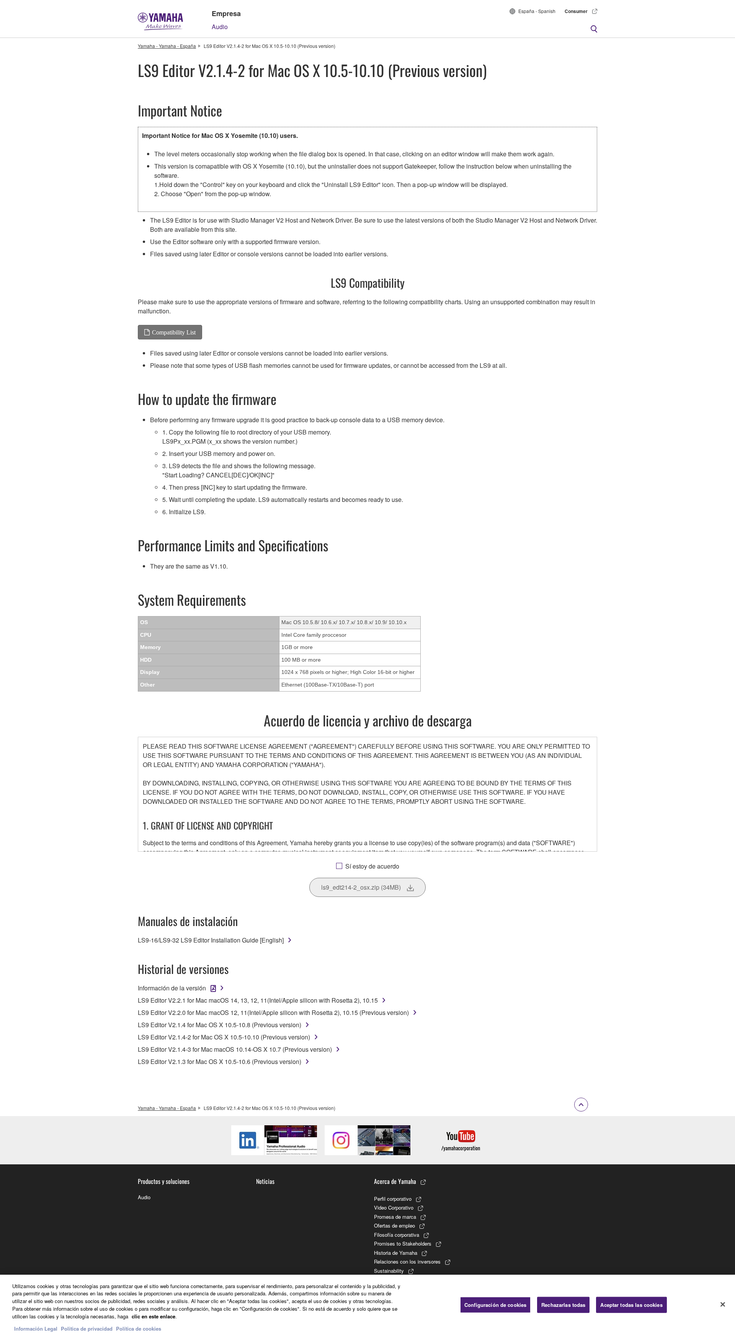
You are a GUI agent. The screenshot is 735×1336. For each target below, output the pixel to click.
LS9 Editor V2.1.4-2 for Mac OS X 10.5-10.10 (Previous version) (224, 1037)
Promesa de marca (395, 1216)
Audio (220, 26)
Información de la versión (172, 988)
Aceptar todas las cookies (631, 1304)
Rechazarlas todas (563, 1304)
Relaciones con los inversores (407, 1261)
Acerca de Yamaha (395, 1181)
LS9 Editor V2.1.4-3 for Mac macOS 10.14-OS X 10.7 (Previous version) (235, 1049)
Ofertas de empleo (394, 1225)
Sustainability (389, 1270)
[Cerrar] (722, 1304)
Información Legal (35, 1328)
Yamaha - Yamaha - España (167, 46)
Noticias (265, 1181)
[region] (367, 1305)
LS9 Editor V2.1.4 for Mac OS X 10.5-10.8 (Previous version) (219, 1024)
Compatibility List (174, 332)
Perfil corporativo (393, 1198)
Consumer (576, 11)
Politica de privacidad (87, 1328)
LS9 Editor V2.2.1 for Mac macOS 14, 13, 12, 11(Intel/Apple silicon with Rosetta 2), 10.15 (258, 1000)
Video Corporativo (393, 1207)
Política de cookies (138, 1328)
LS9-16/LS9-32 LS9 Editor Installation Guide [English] (211, 940)
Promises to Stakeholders (402, 1243)
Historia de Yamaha (395, 1252)
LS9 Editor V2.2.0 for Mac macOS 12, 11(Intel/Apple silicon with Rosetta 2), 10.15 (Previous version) (273, 1012)
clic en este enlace (153, 1316)
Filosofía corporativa (396, 1234)
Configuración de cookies (495, 1304)
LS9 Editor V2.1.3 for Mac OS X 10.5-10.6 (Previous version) (219, 1061)
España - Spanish (536, 11)
